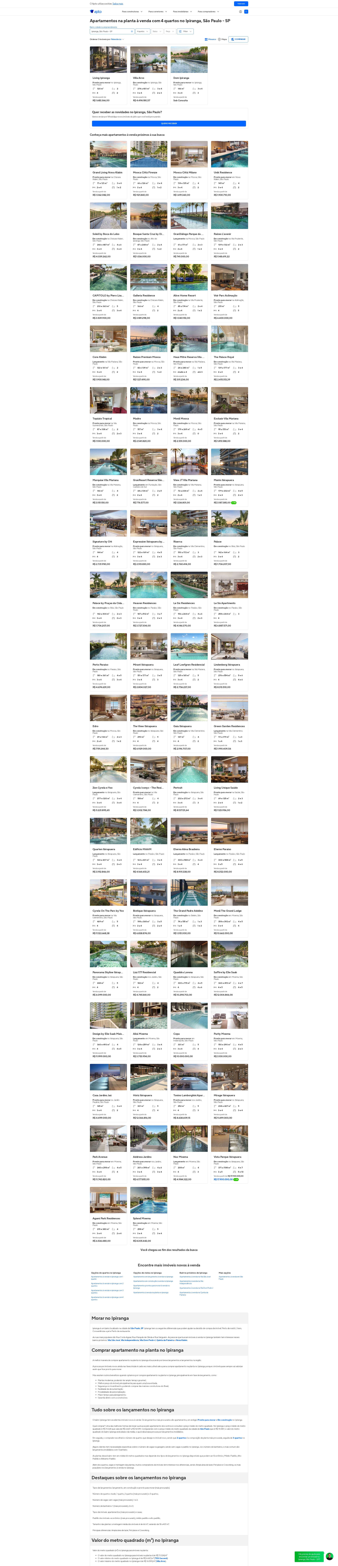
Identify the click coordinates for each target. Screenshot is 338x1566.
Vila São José (114, 1340)
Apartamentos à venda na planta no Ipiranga (150, 1292)
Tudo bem (241, 4)
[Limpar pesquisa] (132, 31)
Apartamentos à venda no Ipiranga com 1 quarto (107, 1278)
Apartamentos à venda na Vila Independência (191, 1282)
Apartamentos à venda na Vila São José (195, 1277)
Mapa (224, 39)
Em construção (225, 1420)
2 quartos (181, 1438)
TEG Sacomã (161, 1558)
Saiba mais (118, 3)
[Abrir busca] (246, 12)
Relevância (116, 39)
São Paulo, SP (137, 1328)
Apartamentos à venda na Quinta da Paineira (194, 1293)
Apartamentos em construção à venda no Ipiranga (153, 1281)
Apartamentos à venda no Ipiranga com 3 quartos (107, 1291)
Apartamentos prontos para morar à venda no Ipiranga (151, 1287)
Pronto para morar (207, 1420)
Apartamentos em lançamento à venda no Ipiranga (153, 1277)
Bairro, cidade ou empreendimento (103, 27)
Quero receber (169, 123)
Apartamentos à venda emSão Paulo (231, 1278)
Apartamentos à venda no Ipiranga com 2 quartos (107, 1284)
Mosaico (212, 39)
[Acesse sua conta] (240, 11)
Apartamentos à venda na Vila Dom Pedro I (196, 1288)
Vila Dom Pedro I (148, 1340)
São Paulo (205, 1429)
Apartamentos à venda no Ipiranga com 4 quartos (107, 1298)
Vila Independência (130, 1340)
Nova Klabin (181, 1340)
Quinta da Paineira (165, 1340)
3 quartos (237, 1438)
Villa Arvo (160, 1561)
